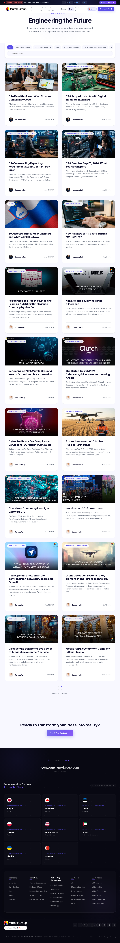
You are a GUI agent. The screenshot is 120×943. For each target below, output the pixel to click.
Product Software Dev (38, 891)
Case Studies (51, 9)
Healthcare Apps (57, 897)
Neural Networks (77, 895)
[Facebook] (80, 925)
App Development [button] (23, 47)
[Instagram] (84, 925)
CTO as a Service (36, 895)
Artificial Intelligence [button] (43, 47)
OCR (73, 903)
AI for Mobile (97, 887)
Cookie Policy (103, 937)
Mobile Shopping (57, 885)
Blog (70, 9)
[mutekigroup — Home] (16, 9)
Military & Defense (37, 899)
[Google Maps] (109, 925)
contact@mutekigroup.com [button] (60, 767)
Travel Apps (55, 889)
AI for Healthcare (98, 899)
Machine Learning (78, 887)
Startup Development (38, 883)
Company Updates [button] (71, 47)
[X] (89, 925)
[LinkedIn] (75, 925)
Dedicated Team (36, 887)
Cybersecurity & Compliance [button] (95, 47)
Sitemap (113, 937)
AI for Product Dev (99, 891)
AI (72, 883)
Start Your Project (58, 733)
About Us (12, 883)
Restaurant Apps (57, 901)
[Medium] (94, 925)
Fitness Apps (55, 906)
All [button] (10, 47)
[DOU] (104, 925)
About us (43, 9)
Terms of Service (90, 937)
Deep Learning (76, 891)
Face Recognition (78, 899)
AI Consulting (97, 883)
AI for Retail (96, 895)
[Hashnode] (99, 925)
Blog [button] (57, 47)
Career (11, 895)
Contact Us (78, 9)
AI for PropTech (98, 903)
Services (34, 8)
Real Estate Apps (57, 893)
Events (63, 9)
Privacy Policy (77, 937)
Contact (12, 899)
